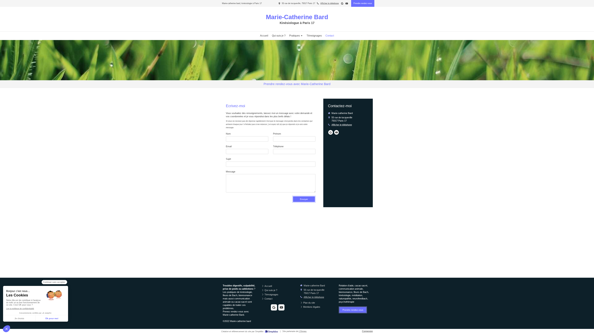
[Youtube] (346, 4)
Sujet (228, 159)
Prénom (277, 133)
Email (229, 146)
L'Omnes (303, 331)
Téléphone (278, 146)
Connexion (367, 331)
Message (230, 171)
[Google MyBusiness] (342, 4)
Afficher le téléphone (329, 3)
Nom (228, 133)
